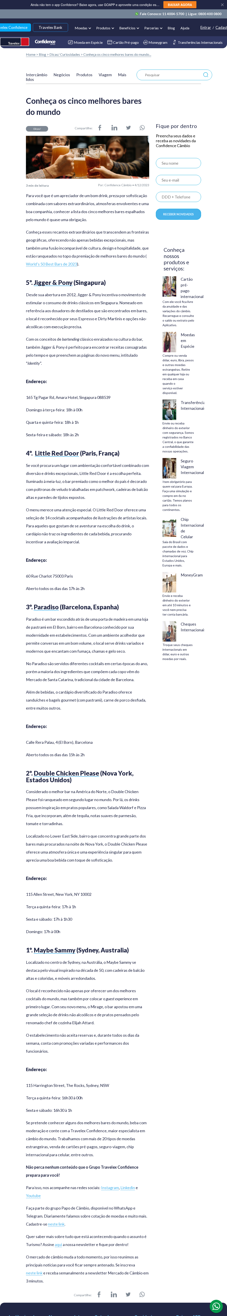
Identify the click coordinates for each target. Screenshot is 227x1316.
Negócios (61, 74)
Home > (32, 54)
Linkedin (127, 1187)
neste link (56, 1224)
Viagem (105, 74)
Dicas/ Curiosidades (64, 54)
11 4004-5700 (173, 14)
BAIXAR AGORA (180, 4)
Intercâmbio (36, 74)
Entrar (205, 27)
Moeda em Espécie (88, 42)
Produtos (84, 74)
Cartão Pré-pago (126, 42)
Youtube (33, 1195)
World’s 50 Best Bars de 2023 (51, 264)
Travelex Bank (50, 27)
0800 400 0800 (209, 14)
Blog (171, 28)
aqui (58, 1244)
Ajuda (184, 28)
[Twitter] (128, 128)
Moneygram (158, 42)
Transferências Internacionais (200, 42)
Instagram (110, 1187)
